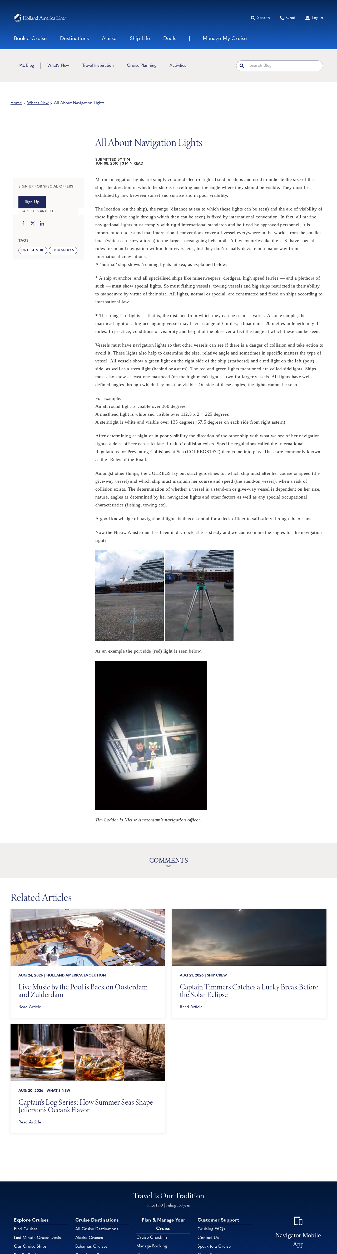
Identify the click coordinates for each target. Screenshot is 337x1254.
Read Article (29, 1007)
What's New (38, 103)
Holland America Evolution (76, 976)
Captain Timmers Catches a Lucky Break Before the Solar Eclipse (249, 990)
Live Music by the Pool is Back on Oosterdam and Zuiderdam (83, 990)
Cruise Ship (32, 250)
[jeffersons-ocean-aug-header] (88, 1026)
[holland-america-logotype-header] (40, 18)
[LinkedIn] (42, 224)
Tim (126, 160)
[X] (32, 224)
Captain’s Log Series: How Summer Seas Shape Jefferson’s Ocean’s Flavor (85, 1106)
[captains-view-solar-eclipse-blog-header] (249, 911)
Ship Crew (217, 976)
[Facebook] (23, 224)
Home (16, 103)
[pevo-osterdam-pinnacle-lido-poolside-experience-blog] (88, 911)
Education (63, 250)
